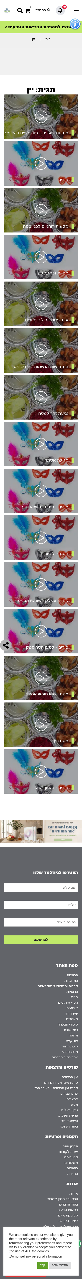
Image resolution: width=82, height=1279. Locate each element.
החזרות (72, 1174)
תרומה (73, 1035)
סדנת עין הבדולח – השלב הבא (56, 1088)
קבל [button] (42, 1265)
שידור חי (71, 1013)
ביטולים (72, 1168)
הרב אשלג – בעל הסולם (60, 1226)
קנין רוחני (71, 1157)
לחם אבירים (69, 1094)
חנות (74, 997)
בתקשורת (71, 1030)
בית (47, 39)
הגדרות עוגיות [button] (60, 1265)
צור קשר (71, 1041)
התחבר (41, 10)
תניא (74, 1105)
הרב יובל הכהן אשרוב (62, 1199)
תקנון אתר (70, 1146)
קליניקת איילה (67, 1215)
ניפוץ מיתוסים (68, 1003)
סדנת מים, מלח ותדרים (61, 1083)
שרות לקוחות (68, 1152)
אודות (73, 1193)
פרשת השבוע (68, 1115)
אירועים (72, 1008)
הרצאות (72, 992)
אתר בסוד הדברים (65, 1057)
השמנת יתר (69, 1121)
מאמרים (72, 1019)
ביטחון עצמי (69, 1126)
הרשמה (72, 975)
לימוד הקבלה (68, 1221)
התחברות (71, 981)
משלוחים (71, 1163)
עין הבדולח (70, 1077)
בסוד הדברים (68, 1204)
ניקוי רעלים (69, 1110)
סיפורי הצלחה (68, 1024)
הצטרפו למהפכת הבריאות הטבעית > (41, 27)
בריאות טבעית (67, 1210)
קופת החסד (69, 1046)
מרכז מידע (70, 1052)
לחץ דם (72, 1099)
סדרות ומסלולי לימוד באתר (58, 986)
